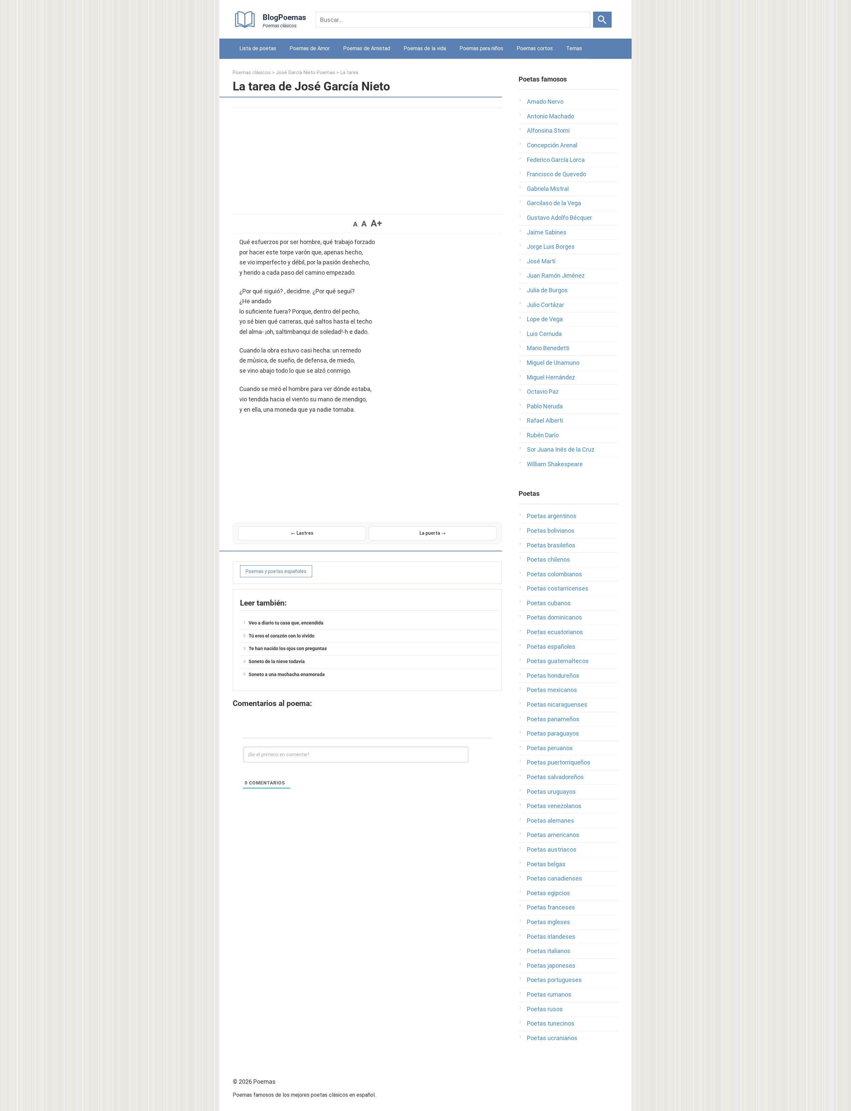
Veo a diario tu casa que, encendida (286, 622)
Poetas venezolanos (554, 805)
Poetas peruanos (550, 748)
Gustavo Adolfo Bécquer (559, 217)
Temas (574, 48)
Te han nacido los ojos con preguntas (288, 648)
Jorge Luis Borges (551, 246)
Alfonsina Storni (548, 130)
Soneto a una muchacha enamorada (287, 674)
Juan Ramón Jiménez (556, 275)
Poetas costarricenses (557, 588)
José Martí (541, 261)
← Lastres (302, 533)
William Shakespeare (555, 464)
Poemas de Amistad (366, 48)
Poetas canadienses (554, 878)
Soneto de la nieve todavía (277, 661)
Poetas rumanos (549, 994)
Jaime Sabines (546, 232)
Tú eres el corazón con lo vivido (281, 635)
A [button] (355, 224)
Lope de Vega (545, 319)
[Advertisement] (367, 157)
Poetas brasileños (551, 545)
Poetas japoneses (551, 965)
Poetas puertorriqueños (558, 762)
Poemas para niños (481, 48)
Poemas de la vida (425, 48)
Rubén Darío (543, 435)
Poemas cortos (535, 48)
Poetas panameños (553, 719)
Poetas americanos (553, 834)
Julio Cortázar (545, 304)
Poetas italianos (548, 950)
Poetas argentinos (551, 515)
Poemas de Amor (310, 48)
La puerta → (433, 533)
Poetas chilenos (548, 559)
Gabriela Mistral (548, 188)
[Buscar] (602, 20)
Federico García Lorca (556, 159)
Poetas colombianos (554, 574)
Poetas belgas (546, 864)
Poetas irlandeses (551, 936)
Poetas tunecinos (550, 1023)
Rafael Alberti (545, 420)
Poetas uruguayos (551, 791)
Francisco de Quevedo (556, 174)
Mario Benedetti (548, 348)
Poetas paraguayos (553, 733)
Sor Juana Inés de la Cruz (560, 449)
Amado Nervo (545, 101)
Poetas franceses (551, 907)
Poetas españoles (551, 646)
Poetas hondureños (553, 675)
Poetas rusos (545, 1009)
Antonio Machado (550, 116)
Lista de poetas (257, 48)
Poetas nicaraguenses (557, 704)
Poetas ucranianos (552, 1038)
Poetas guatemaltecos (558, 660)
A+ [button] (376, 223)
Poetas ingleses (548, 921)
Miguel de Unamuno (553, 362)
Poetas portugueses (554, 979)
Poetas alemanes (550, 820)
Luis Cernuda (544, 333)
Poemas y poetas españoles (276, 571)
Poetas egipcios (548, 893)
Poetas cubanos (549, 603)
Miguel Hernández (551, 377)
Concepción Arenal (552, 145)
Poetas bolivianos (550, 530)
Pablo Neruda (545, 406)
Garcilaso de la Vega (554, 203)
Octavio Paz (543, 391)
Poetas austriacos (551, 849)
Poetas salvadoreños (555, 776)
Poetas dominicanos (554, 617)
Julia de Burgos (547, 290)
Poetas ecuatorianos (555, 631)
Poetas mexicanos (552, 689)
